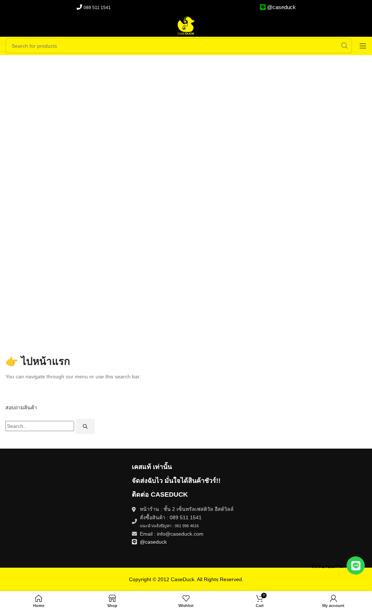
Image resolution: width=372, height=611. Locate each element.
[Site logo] (186, 25)
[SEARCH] (344, 46)
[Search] (85, 426)
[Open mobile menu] (363, 46)
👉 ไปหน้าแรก (37, 361)
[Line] (356, 565)
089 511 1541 (97, 7)
